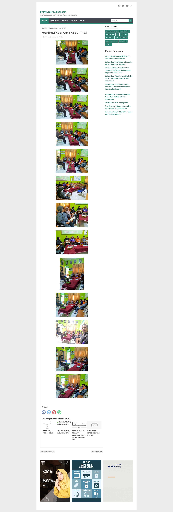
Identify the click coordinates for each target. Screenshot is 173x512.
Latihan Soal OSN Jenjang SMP (116, 103)
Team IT (108, 44)
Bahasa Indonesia (111, 31)
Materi (64, 20)
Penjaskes (123, 37)
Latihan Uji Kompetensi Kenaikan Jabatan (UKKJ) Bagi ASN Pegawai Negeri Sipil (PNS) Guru (117, 70)
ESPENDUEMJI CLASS (53, 12)
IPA (122, 34)
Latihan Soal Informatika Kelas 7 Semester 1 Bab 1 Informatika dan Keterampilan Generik (117, 86)
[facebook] (119, 5)
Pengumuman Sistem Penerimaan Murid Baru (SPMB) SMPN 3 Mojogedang (117, 97)
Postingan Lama (97, 451)
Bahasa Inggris (123, 31)
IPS (126, 34)
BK (117, 34)
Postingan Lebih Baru (47, 451)
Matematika (109, 37)
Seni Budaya (123, 41)
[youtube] (127, 5)
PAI (117, 37)
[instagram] (131, 5)
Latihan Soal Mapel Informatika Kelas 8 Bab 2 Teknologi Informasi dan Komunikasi (118, 78)
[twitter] (123, 5)
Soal (81, 20)
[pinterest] (54, 412)
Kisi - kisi (74, 20)
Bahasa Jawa (110, 34)
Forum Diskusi (54, 20)
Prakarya (114, 41)
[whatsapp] (59, 412)
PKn (107, 41)
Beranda (44, 20)
